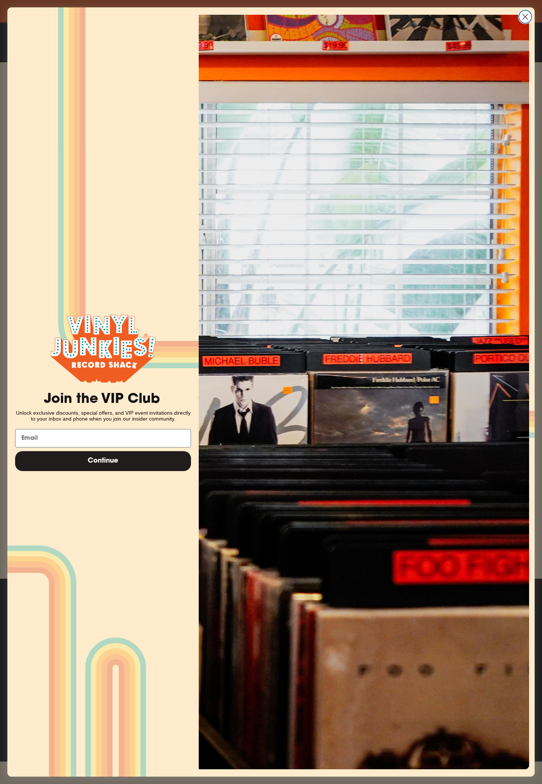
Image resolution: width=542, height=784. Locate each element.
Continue (103, 461)
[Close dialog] (525, 16)
